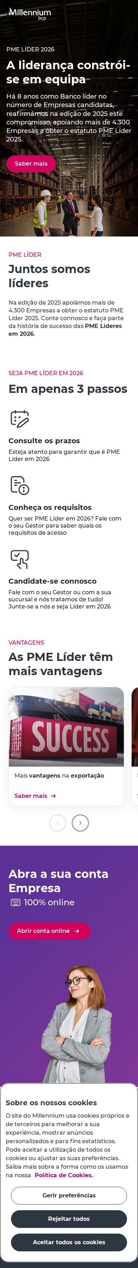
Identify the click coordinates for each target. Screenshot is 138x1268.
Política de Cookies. (63, 1175)
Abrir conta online (43, 931)
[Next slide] (80, 823)
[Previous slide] (57, 823)
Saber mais (31, 795)
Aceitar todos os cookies (69, 1242)
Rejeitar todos (69, 1219)
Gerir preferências (69, 1195)
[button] (29, 14)
